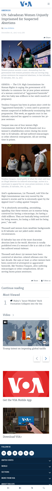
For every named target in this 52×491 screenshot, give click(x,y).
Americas (6, 11)
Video (6, 315)
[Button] (47, 37)
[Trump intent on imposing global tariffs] (26, 333)
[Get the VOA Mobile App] (26, 384)
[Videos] (20, 488)
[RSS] (26, 453)
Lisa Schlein (9, 28)
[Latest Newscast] (8, 488)
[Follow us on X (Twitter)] (9, 453)
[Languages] (32, 488)
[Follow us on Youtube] (15, 453)
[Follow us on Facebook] (3, 453)
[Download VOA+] (26, 421)
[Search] (43, 488)
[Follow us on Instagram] (20, 453)
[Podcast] (31, 453)
